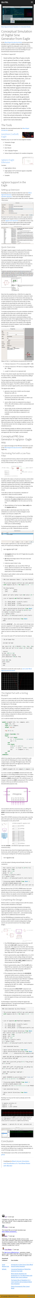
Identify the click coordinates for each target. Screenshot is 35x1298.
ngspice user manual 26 (11, 220)
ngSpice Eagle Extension (7, 161)
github (3, 1154)
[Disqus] (17, 1191)
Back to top (31, 1296)
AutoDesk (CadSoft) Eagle (10, 135)
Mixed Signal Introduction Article (13, 42)
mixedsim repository (6, 196)
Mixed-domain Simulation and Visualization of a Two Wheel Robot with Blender (16, 1163)
